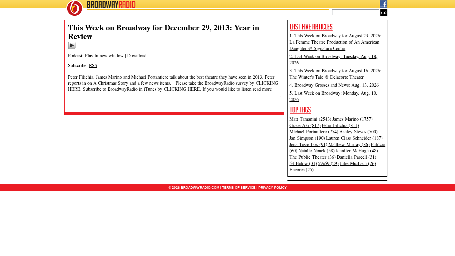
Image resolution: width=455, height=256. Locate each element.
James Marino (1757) (352, 119)
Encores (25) (301, 169)
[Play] (72, 48)
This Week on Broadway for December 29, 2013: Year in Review (163, 31)
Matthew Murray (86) (349, 144)
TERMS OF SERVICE (238, 187)
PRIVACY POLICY (272, 187)
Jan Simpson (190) (307, 138)
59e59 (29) (328, 163)
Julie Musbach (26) (358, 163)
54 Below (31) (303, 163)
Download (137, 55)
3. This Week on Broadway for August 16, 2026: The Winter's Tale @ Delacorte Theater (335, 73)
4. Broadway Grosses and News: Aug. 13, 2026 (334, 85)
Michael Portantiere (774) (313, 131)
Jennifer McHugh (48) (357, 150)
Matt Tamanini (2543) (310, 119)
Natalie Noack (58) (316, 150)
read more (262, 89)
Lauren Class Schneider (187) (354, 138)
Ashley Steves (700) (358, 131)
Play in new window (104, 55)
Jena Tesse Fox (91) (308, 144)
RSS (93, 65)
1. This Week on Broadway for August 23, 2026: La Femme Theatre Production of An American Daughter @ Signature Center (335, 41)
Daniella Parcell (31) (356, 157)
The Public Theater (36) (312, 157)
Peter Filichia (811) (340, 125)
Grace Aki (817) (305, 125)
